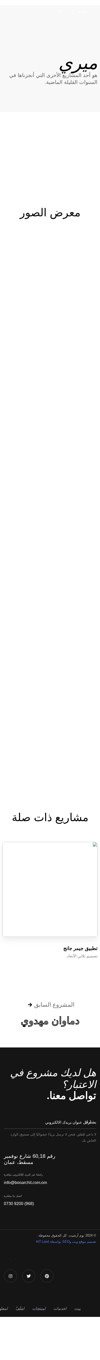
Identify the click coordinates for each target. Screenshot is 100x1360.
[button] (57, 11)
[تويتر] (28, 1276)
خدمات (60, 1308)
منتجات (39, 1308)
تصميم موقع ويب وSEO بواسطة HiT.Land (66, 1242)
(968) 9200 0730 (19, 1203)
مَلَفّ (20, 1308)
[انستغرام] (10, 1276)
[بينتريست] (46, 1276)
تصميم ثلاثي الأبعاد (82, 956)
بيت (77, 1308)
